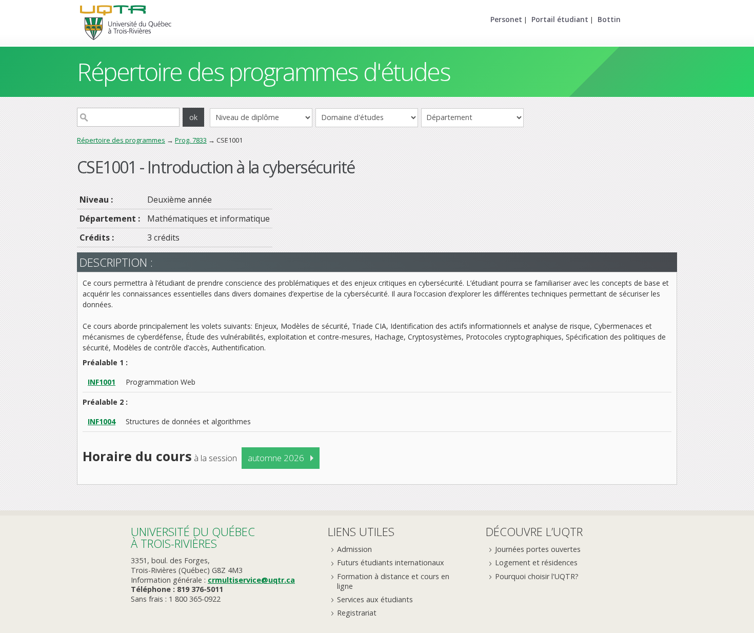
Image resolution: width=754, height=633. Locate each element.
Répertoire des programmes (121, 140)
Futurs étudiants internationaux (390, 562)
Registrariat (356, 613)
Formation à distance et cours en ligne (393, 581)
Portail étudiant (559, 19)
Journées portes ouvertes (538, 549)
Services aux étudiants (375, 599)
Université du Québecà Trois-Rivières (193, 537)
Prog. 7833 (191, 140)
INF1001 (101, 382)
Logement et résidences (536, 562)
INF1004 (101, 421)
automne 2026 (276, 458)
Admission (354, 549)
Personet (506, 19)
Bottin (609, 19)
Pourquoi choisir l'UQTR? (537, 576)
